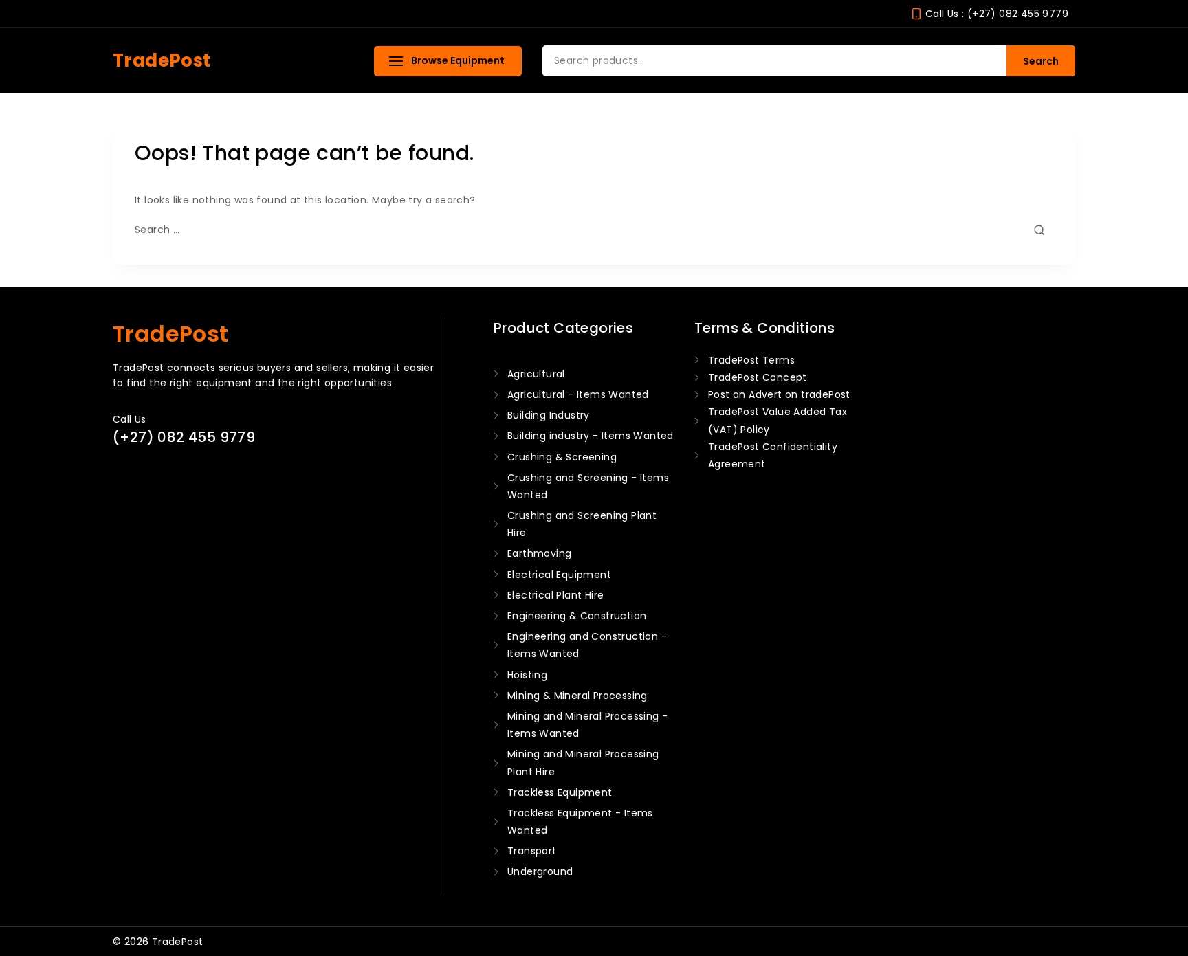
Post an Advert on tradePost (779, 394)
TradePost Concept (757, 377)
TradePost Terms (751, 360)
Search (1041, 61)
